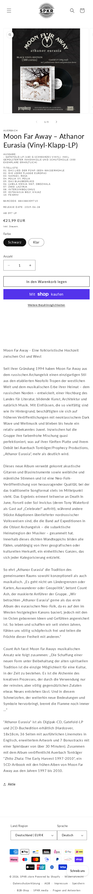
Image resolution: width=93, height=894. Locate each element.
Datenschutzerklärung (26, 883)
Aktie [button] (12, 784)
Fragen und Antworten (67, 890)
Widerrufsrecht (74, 876)
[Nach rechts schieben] (56, 122)
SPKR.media (40, 890)
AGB (47, 883)
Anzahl (7, 256)
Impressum (61, 883)
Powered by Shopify (47, 876)
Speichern (78, 883)
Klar (36, 242)
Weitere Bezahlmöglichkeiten (46, 305)
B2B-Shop (23, 890)
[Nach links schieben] (37, 122)
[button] (9, 11)
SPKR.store (27, 876)
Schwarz (14, 242)
